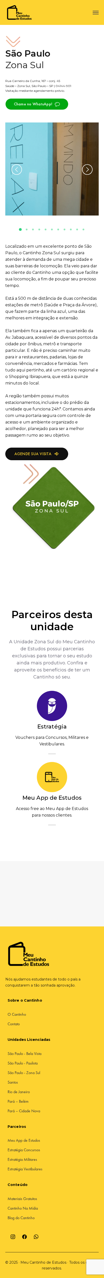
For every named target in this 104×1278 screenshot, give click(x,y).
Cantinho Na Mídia (23, 1208)
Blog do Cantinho (21, 1217)
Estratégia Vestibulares (25, 1169)
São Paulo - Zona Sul (24, 1072)
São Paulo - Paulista (23, 1063)
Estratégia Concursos (24, 1150)
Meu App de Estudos (24, 1140)
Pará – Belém (18, 1101)
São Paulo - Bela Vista (24, 1053)
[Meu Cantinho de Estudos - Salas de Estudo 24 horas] (20, 12)
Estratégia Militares (22, 1159)
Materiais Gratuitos (22, 1198)
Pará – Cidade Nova (24, 1111)
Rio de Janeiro (19, 1091)
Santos (13, 1082)
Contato (14, 1024)
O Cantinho (17, 1014)
